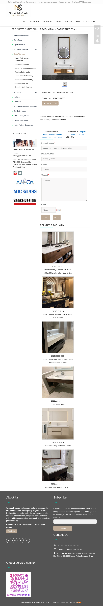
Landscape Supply (21, 120)
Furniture (17, 92)
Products (47, 21)
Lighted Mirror (19, 45)
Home (23, 21)
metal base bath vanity (24, 80)
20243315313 (57, 266)
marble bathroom (22, 64)
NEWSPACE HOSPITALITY (42, 602)
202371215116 (58, 311)
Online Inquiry (51, 103)
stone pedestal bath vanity (25, 68)
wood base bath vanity (24, 76)
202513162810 (58, 442)
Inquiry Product (48, 143)
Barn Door (18, 40)
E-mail (44, 164)
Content (45, 175)
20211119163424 (58, 484)
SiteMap (72, 602)
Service (68, 21)
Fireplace (17, 102)
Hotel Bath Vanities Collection (22, 59)
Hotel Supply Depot (21, 116)
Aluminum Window (21, 35)
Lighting (17, 97)
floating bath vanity (22, 72)
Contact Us (89, 21)
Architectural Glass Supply (24, 106)
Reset (56, 218)
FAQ (78, 21)
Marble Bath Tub (21, 83)
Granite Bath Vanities (23, 87)
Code (44, 204)
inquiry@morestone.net (22, 156)
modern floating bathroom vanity (58, 446)
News (58, 21)
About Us (34, 21)
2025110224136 (57, 356)
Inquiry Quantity (47, 154)
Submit (45, 218)
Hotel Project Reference (23, 125)
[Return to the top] (97, 42)
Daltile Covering (20, 111)
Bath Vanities (65, 29)
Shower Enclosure (21, 49)
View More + (12, 531)
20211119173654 (58, 401)
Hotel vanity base (58, 404)
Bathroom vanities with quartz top (57, 487)
